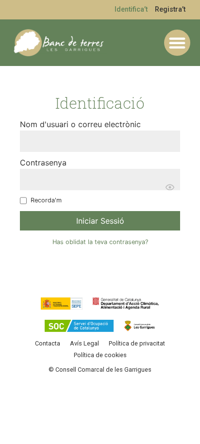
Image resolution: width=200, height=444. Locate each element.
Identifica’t (131, 9)
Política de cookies (100, 355)
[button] (177, 43)
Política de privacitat (137, 343)
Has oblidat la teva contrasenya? (100, 242)
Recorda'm (46, 200)
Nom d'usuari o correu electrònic (80, 124)
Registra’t (170, 9)
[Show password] (170, 187)
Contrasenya (43, 162)
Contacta (47, 343)
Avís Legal (84, 343)
